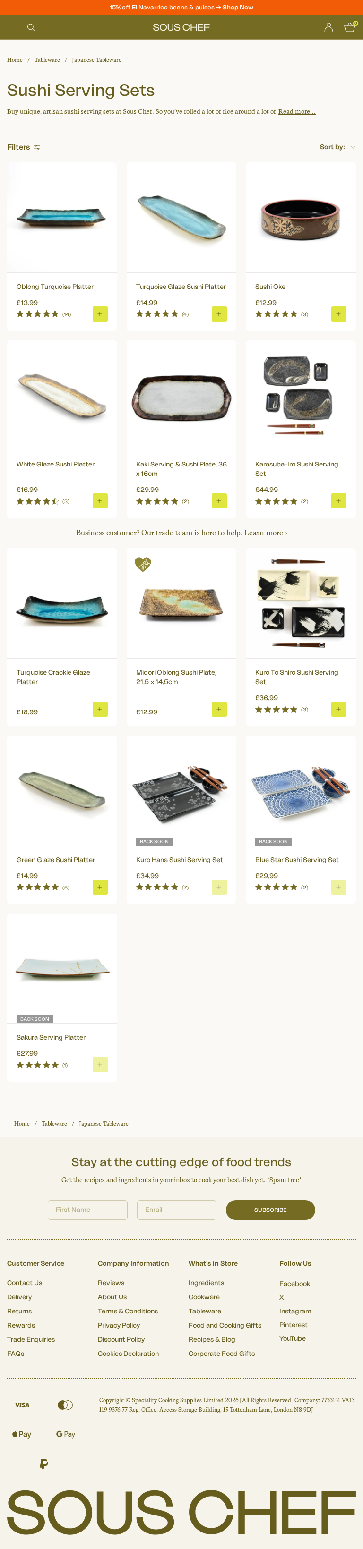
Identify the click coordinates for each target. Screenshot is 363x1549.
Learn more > (265, 532)
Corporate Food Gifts (222, 1354)
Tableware (47, 60)
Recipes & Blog (212, 1340)
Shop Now (238, 7)
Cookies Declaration (128, 1354)
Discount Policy (121, 1340)
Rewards (21, 1325)
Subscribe (270, 1210)
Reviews (111, 1283)
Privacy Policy (119, 1325)
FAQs (15, 1354)
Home (15, 60)
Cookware (204, 1297)
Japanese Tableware (96, 60)
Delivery (19, 1297)
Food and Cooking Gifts (225, 1325)
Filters (18, 147)
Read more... (297, 112)
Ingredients (206, 1283)
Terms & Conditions (128, 1311)
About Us (112, 1297)
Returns (19, 1311)
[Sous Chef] (181, 27)
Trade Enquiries (31, 1340)
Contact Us (24, 1283)
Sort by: (332, 147)
